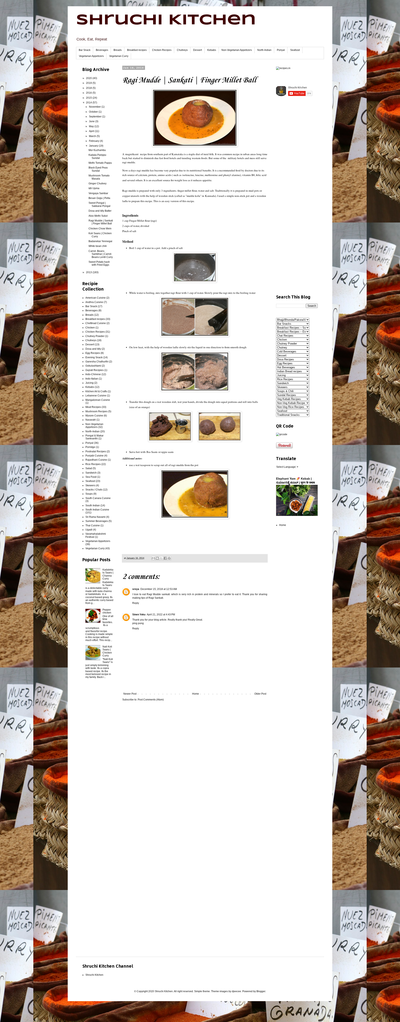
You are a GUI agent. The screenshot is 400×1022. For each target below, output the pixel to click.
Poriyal (281, 50)
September (95, 116)
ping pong (138, 623)
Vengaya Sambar (98, 193)
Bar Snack (84, 50)
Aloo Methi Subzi (98, 215)
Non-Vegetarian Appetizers (236, 50)
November (95, 106)
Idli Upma (94, 188)
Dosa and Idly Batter (100, 210)
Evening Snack (93, 357)
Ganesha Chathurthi (96, 361)
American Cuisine (95, 297)
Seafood (295, 50)
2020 (89, 78)
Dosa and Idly (93, 348)
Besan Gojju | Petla (99, 198)
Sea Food (90, 476)
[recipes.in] (283, 68)
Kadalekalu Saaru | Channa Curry (107, 574)
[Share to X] (161, 558)
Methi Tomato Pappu (100, 162)
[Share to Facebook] (165, 558)
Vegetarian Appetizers (91, 56)
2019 (89, 83)
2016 (89, 92)
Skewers (90, 485)
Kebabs (211, 50)
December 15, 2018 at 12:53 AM (158, 589)
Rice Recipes (93, 464)
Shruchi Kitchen (166, 20)
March (93, 136)
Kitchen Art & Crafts (96, 391)
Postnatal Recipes (95, 451)
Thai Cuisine (92, 525)
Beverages (102, 50)
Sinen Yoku (138, 614)
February (94, 141)
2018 (89, 88)
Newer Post (129, 693)
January (94, 145)
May (91, 126)
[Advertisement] (98, 749)
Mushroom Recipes (96, 411)
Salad (88, 468)
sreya (135, 589)
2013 (89, 272)
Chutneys (182, 50)
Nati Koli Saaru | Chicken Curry (107, 651)
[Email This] (153, 558)
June (92, 121)
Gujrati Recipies (94, 370)
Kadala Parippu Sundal (97, 156)
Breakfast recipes (137, 50)
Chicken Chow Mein (100, 228)
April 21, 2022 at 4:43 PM (161, 614)
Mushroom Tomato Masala (99, 177)
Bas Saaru (152, 452)
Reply (135, 603)
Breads (118, 50)
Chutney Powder (94, 336)
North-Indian (264, 50)
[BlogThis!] (157, 558)
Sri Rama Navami (95, 516)
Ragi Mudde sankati (158, 594)
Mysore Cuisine (94, 415)
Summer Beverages (96, 521)
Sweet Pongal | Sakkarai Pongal (99, 204)
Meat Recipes (93, 407)
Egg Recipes (92, 353)
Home (195, 693)
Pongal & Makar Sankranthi (94, 437)
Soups (89, 493)
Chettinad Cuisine (95, 323)
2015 (89, 97)
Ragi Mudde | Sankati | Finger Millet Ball (101, 222)
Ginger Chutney (97, 183)
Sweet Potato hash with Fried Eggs (99, 263)
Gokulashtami (93, 365)
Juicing (89, 382)
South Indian (92, 505)
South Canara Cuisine (98, 498)
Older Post (260, 693)
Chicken (90, 327)
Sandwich (91, 472)
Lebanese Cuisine (95, 395)
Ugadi (88, 529)
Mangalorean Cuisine (97, 399)
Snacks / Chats (93, 489)
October (94, 111)
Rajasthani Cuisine (96, 459)
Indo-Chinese (93, 374)
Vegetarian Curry (118, 56)
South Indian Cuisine (97, 509)
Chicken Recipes (161, 50)
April (92, 131)
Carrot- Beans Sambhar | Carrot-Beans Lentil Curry (101, 254)
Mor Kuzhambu (97, 150)
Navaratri (90, 419)
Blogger (260, 991)
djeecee (236, 991)
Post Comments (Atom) (151, 699)
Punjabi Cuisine (94, 455)
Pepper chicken (106, 611)
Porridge (90, 447)
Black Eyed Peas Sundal (98, 169)
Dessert (197, 50)
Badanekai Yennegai (100, 241)
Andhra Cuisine (94, 302)
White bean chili (98, 246)
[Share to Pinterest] (169, 558)
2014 (89, 102)
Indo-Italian (91, 378)
